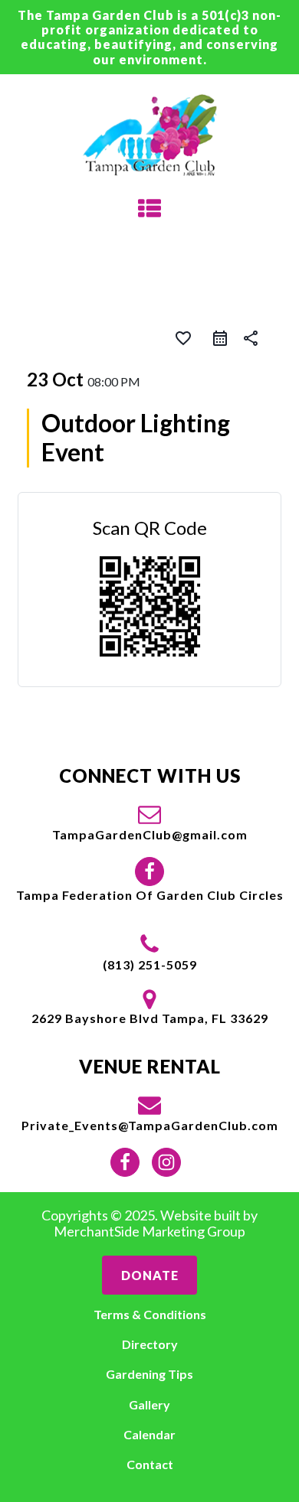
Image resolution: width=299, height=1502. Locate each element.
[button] (150, 822)
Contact (150, 1464)
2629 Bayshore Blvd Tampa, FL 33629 (149, 1018)
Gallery (149, 1404)
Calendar (149, 1434)
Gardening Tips (149, 1374)
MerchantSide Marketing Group (149, 1231)
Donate (150, 1275)
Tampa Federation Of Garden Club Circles (150, 895)
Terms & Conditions (150, 1314)
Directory (150, 1344)
